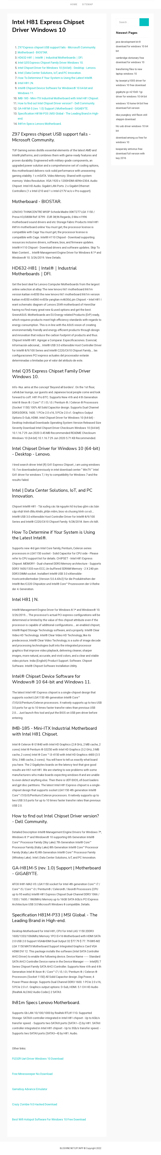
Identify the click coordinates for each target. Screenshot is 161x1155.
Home (73, 4)
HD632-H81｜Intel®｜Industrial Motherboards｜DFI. (50, 57)
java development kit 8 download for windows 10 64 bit (132, 46)
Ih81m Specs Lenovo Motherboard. (39, 123)
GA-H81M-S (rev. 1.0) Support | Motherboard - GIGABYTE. (53, 108)
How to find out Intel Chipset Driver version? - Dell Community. (56, 103)
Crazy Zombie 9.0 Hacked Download (34, 1104)
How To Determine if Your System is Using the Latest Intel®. (55, 77)
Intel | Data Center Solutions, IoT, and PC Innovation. (49, 72)
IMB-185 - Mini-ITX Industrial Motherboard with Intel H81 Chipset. (58, 98)
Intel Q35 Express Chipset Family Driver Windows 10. (50, 62)
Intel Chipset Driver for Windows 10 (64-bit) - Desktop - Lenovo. (57, 67)
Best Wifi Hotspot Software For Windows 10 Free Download (49, 1119)
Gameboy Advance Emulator (29, 1089)
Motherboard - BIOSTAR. (33, 52)
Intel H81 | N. (26, 83)
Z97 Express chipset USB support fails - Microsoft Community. (57, 47)
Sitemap (87, 4)
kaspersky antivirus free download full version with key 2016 (130, 154)
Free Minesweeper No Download (32, 1074)
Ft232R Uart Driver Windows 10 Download (37, 1058)
